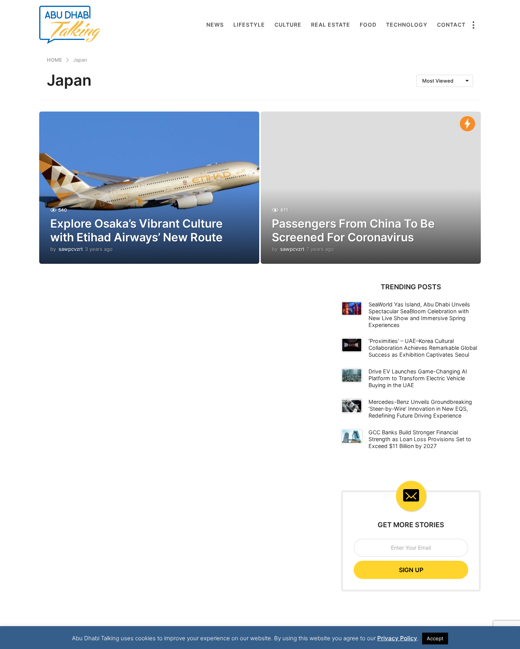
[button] (473, 24)
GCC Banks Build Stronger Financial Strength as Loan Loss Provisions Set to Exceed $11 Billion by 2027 (419, 439)
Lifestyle (249, 24)
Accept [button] (435, 638)
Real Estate (330, 24)
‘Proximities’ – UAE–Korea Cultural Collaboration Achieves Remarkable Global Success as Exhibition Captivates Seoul (422, 348)
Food (368, 24)
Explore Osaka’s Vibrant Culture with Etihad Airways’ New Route (136, 230)
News (215, 24)
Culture (287, 24)
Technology (406, 24)
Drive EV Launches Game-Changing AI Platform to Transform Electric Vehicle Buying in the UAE (417, 378)
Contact (451, 24)
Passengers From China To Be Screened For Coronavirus (353, 230)
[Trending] (467, 123)
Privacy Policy (397, 638)
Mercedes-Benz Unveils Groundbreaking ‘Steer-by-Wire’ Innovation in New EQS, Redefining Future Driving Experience (420, 409)
